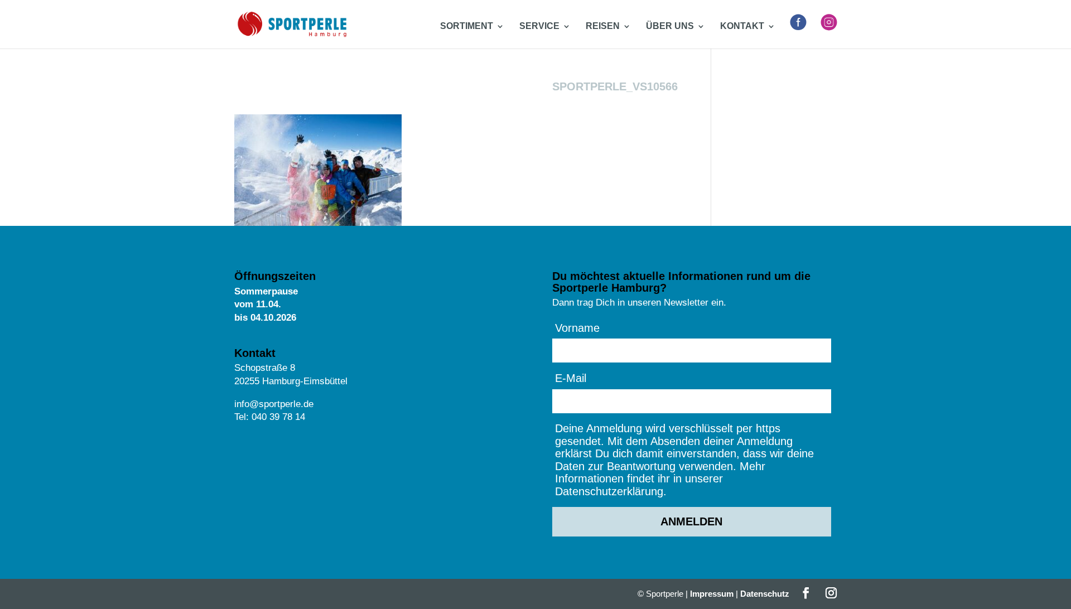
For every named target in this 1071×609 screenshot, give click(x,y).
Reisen (603, 26)
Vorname (577, 328)
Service (539, 26)
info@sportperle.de (273, 404)
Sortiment (466, 26)
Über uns (670, 26)
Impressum (712, 593)
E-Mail (570, 378)
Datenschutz (764, 593)
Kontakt (742, 26)
